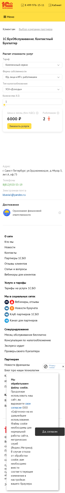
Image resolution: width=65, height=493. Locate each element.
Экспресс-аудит (14, 345)
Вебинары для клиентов (20, 274)
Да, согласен (49, 431)
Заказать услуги (19, 126)
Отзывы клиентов (16, 263)
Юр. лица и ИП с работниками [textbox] (21, 77)
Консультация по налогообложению (28, 340)
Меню (10, 17)
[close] (63, 366)
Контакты (11, 252)
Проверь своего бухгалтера (22, 351)
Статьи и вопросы (16, 269)
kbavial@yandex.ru (14, 195)
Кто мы (9, 241)
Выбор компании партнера (35, 29)
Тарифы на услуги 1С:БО (20, 288)
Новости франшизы (17, 365)
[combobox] (32, 65)
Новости (10, 247)
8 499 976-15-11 (34, 5)
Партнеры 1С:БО (15, 258)
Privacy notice (52, 367)
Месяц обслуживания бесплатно (25, 334)
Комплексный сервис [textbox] (17, 64)
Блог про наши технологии (22, 370)
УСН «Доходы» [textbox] (14, 89)
